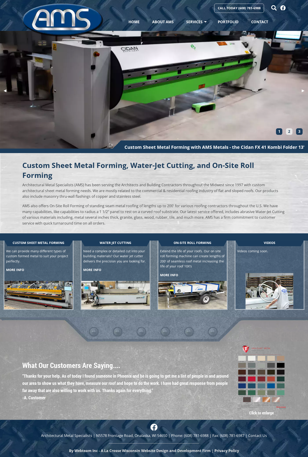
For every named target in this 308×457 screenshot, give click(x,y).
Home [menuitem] (134, 21)
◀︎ (7, 90)
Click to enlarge (261, 413)
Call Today (239, 8)
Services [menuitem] (194, 21)
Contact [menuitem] (259, 21)
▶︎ (305, 90)
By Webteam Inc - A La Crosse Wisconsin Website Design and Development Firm (140, 450)
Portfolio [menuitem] (228, 21)
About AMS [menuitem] (163, 21)
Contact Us (257, 435)
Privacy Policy (226, 450)
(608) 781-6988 (196, 435)
